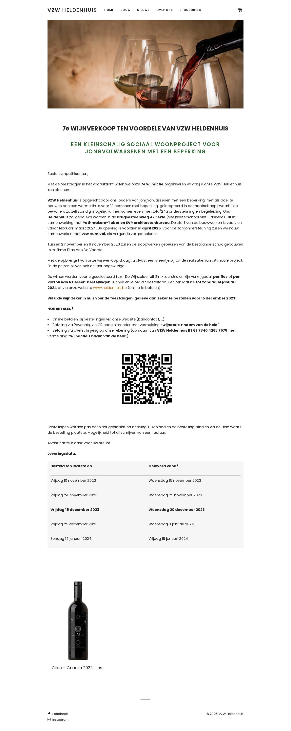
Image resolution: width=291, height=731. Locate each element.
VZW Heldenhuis (72, 10)
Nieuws (143, 10)
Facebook (59, 714)
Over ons (164, 10)
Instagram (59, 719)
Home (109, 10)
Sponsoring (190, 10)
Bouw (126, 10)
